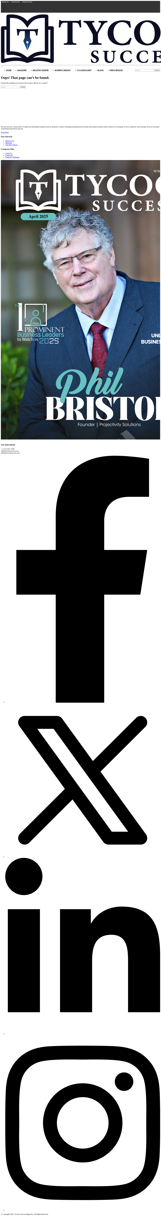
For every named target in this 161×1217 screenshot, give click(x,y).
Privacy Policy (27, 2)
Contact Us (15, 2)
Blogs (101, 70)
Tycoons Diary (84, 70)
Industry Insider (41, 70)
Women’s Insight (63, 70)
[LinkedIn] (82, 1034)
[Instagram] (82, 1210)
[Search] (136, 68)
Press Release (116, 70)
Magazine (22, 70)
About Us (5, 2)
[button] (7, 449)
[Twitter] (82, 857)
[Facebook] (82, 702)
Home (8, 70)
